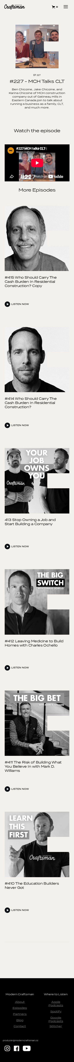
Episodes (20, 1008)
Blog (19, 1020)
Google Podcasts (55, 1019)
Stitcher (56, 1026)
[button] (55, 7)
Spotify (55, 1011)
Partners (20, 1014)
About (20, 1002)
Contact (20, 1026)
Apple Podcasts (55, 1003)
